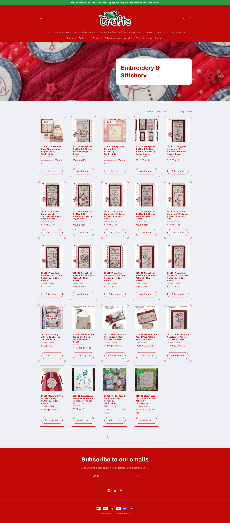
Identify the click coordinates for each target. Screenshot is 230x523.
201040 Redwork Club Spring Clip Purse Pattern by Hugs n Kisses (84, 338)
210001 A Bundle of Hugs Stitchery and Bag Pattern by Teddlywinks (51, 150)
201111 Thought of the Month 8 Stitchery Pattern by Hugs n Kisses (146, 215)
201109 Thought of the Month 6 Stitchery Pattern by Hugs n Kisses (51, 276)
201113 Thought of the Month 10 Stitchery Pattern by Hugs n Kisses (82, 215)
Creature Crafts (110, 513)
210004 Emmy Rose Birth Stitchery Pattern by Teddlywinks (114, 150)
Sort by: (149, 112)
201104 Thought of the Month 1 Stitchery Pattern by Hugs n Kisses (177, 276)
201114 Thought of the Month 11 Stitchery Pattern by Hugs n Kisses (51, 215)
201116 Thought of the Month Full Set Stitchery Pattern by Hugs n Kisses (145, 150)
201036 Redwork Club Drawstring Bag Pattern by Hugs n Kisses (52, 399)
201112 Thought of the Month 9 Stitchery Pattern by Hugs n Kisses (114, 215)
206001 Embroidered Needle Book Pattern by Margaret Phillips (83, 398)
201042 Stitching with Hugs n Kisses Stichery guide (50, 336)
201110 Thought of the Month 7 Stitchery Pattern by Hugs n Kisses (177, 215)
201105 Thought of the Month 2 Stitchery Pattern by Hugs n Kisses (146, 276)
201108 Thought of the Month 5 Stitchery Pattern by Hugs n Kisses (83, 276)
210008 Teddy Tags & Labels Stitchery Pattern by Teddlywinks (115, 399)
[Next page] (123, 437)
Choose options (83, 355)
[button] (41, 18)
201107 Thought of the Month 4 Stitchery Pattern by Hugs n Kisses (114, 276)
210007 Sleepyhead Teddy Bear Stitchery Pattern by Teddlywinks (145, 399)
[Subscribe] (137, 476)
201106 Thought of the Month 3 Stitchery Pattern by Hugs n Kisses (83, 150)
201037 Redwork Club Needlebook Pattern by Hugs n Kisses (178, 336)
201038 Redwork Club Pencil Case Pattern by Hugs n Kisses (146, 336)
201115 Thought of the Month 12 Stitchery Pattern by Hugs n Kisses (177, 150)
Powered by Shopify (124, 513)
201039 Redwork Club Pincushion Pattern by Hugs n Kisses (115, 336)
